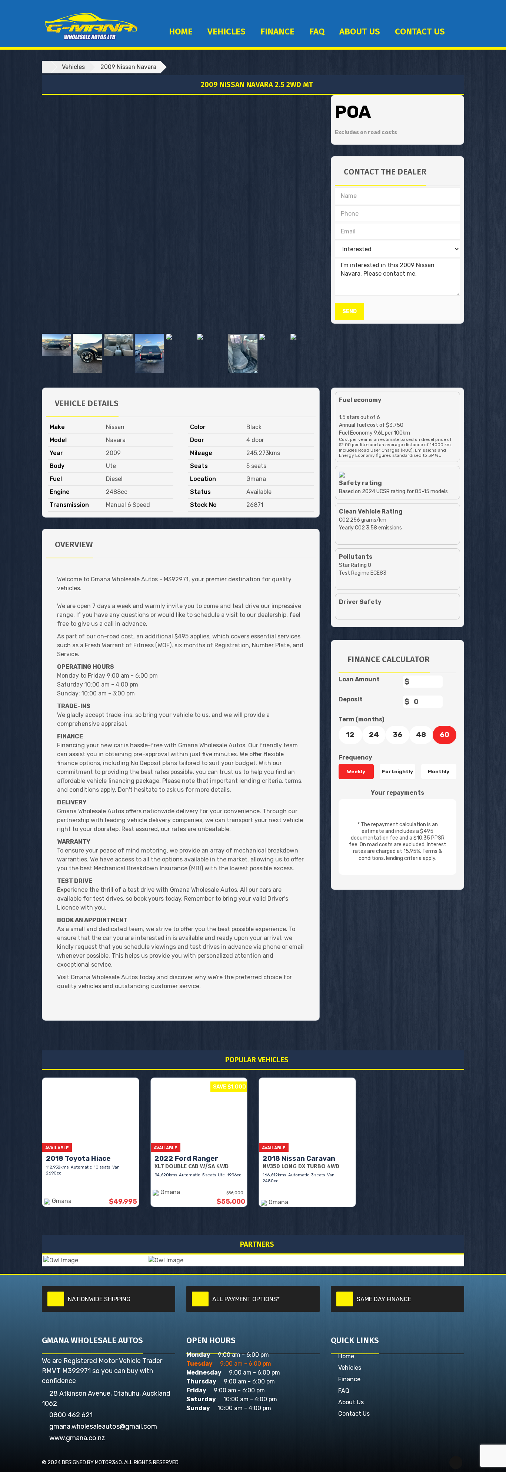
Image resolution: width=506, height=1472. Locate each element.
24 (374, 734)
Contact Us (354, 1413)
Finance (277, 31)
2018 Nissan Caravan (299, 1158)
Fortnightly (397, 771)
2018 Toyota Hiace (78, 1158)
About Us (359, 31)
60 (444, 734)
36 (397, 734)
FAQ (316, 31)
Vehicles (226, 31)
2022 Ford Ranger (186, 1158)
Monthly (438, 771)
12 (350, 734)
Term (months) (361, 719)
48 (421, 734)
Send (349, 311)
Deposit (351, 699)
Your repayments (397, 792)
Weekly (356, 771)
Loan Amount (359, 679)
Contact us (420, 31)
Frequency (355, 757)
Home (181, 31)
